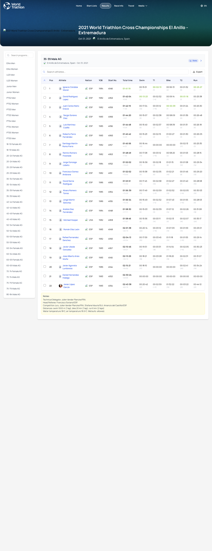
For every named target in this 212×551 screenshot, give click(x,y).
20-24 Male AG (13, 161)
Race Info (118, 5)
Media (141, 5)
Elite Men (10, 63)
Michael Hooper (70, 220)
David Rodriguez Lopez (70, 98)
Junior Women (12, 92)
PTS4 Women (12, 126)
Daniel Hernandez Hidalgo (71, 276)
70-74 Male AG (13, 277)
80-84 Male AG (13, 294)
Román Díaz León (71, 229)
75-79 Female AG (14, 282)
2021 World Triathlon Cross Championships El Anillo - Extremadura (133, 30)
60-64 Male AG (13, 254)
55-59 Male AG (13, 242)
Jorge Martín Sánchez (69, 201)
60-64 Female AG (14, 248)
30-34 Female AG (14, 178)
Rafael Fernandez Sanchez (71, 239)
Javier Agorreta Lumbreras (70, 267)
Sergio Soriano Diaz (70, 116)
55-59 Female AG (14, 236)
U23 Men (10, 74)
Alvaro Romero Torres (69, 192)
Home (79, 5)
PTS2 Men (11, 98)
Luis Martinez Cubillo (69, 126)
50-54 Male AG (13, 230)
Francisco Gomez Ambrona (70, 173)
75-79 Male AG (13, 288)
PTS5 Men (11, 138)
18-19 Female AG (13, 144)
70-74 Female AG (14, 271)
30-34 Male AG (13, 184)
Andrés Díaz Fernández (68, 210)
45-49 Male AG (13, 219)
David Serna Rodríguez (68, 182)
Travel (131, 5)
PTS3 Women (12, 115)
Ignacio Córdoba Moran (70, 88)
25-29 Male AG (13, 173)
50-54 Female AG (14, 225)
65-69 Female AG (14, 259)
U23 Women (12, 80)
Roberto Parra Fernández (69, 135)
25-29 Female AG (14, 167)
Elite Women (12, 69)
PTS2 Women (12, 103)
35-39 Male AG (13, 196)
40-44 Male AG (13, 207)
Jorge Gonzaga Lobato (70, 163)
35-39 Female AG (14, 190)
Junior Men (11, 86)
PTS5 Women (12, 132)
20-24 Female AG (14, 155)
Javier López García (69, 286)
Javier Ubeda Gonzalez (69, 248)
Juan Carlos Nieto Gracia (71, 107)
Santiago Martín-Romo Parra (70, 145)
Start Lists (92, 5)
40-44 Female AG (14, 202)
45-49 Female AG (14, 213)
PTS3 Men (11, 109)
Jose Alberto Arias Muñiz (71, 257)
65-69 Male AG (13, 265)
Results (105, 5)
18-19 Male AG (12, 150)
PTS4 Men (11, 121)
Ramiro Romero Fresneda (70, 154)
